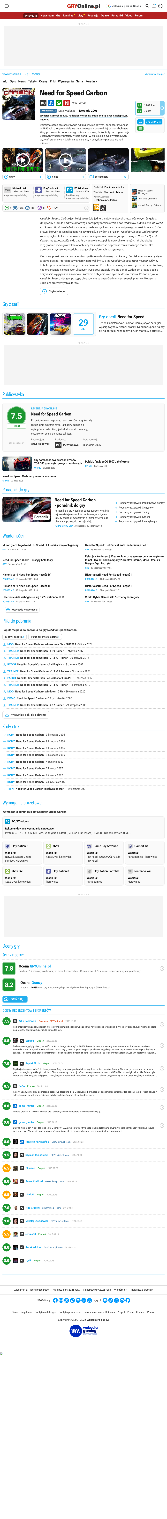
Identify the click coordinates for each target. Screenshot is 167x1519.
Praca (130, 1312)
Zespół (121, 1312)
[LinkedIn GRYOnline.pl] (83, 1300)
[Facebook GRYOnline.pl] (55, 1300)
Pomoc (151, 1312)
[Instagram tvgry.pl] (116, 1300)
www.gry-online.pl (12, 73)
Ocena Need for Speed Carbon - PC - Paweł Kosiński (83, 1182)
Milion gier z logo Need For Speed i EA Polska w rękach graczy (42, 547)
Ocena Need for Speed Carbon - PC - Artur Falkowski (83, 1025)
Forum (139, 15)
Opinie (105, 15)
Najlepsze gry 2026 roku (66, 1289)
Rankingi (68, 15)
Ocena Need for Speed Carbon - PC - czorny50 (83, 1235)
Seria (79, 81)
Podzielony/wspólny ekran (83, 115)
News (22, 81)
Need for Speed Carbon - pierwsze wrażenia (42, 478)
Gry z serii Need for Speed (83, 324)
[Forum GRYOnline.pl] (89, 1300)
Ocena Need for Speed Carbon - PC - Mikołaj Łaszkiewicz (83, 1222)
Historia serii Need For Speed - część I (125, 588)
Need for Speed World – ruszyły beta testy (42, 562)
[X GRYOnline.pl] (66, 1300)
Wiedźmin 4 (121, 1289)
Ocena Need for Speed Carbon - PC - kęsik (83, 1262)
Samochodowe (58, 115)
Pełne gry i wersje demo (45, 636)
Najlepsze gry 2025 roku (97, 1289)
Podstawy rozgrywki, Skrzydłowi (136, 507)
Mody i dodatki (14, 636)
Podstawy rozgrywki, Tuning (134, 512)
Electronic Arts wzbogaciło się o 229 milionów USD (42, 599)
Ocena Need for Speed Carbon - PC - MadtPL (83, 1196)
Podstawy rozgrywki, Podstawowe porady (142, 502)
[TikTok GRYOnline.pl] (72, 1300)
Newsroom (47, 15)
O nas (15, 1312)
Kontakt (140, 1312)
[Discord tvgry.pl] (122, 1300)
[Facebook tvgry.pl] (127, 1300)
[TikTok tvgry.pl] (110, 1300)
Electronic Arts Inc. (114, 187)
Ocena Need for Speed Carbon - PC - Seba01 (83, 1047)
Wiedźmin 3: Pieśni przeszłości (31, 1289)
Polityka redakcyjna (45, 1312)
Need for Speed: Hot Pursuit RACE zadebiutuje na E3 (125, 547)
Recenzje (92, 15)
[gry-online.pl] (83, 6)
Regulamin (26, 1312)
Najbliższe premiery (142, 1289)
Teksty (32, 81)
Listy (80, 15)
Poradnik (91, 81)
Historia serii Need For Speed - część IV (42, 577)
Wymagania (66, 81)
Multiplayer (105, 115)
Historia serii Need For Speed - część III (125, 577)
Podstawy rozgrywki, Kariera (134, 516)
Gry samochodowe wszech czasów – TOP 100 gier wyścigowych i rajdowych (42, 464)
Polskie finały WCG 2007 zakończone (125, 464)
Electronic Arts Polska (105, 200)
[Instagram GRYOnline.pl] (61, 1300)
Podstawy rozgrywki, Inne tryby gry (138, 521)
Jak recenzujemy (16, 443)
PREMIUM (31, 15)
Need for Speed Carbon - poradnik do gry (83, 512)
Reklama (110, 1312)
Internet (44, 119)
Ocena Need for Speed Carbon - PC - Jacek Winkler (83, 1248)
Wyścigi (36, 73)
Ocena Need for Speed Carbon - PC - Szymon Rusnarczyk (83, 1156)
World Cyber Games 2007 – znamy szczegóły (125, 599)
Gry (58, 15)
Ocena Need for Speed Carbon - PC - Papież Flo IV (83, 1070)
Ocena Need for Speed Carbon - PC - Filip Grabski (83, 1209)
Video (128, 15)
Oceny (43, 81)
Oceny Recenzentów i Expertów (83, 969)
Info (4, 81)
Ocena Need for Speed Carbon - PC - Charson (83, 1169)
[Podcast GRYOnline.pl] (78, 1300)
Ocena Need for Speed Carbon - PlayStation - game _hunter (83, 1109)
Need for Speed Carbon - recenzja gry (83, 422)
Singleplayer (120, 115)
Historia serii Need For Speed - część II (42, 588)
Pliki (53, 81)
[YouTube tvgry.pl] (105, 1300)
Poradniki (117, 15)
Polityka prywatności (70, 1312)
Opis (13, 81)
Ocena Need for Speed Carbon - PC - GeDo (83, 1090)
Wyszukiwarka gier (155, 74)
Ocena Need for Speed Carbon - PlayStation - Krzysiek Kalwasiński (83, 1143)
